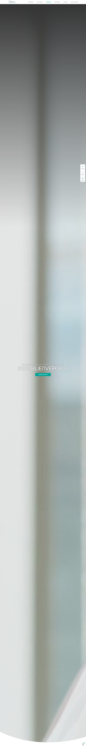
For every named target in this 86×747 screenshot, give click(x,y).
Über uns (65, 2)
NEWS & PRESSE (74, 2)
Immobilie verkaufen (43, 374)
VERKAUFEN (48, 2)
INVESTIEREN (40, 2)
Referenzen (57, 2)
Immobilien (31, 2)
